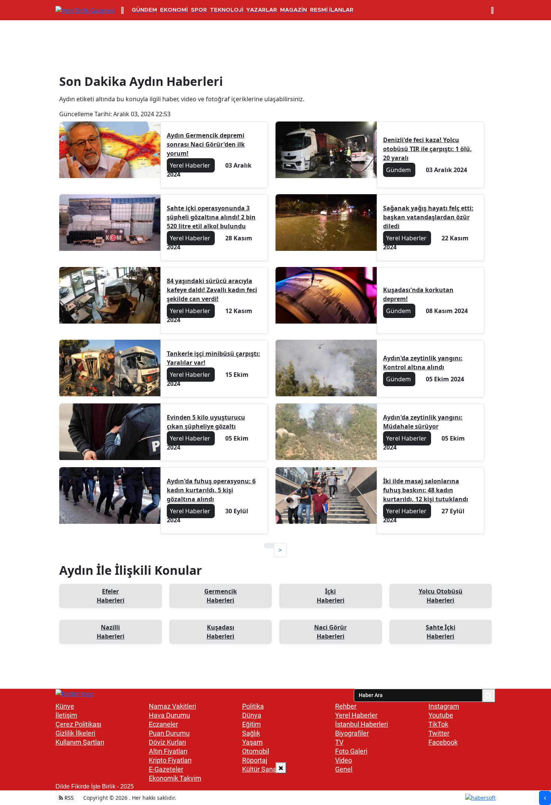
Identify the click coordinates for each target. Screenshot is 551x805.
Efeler (110, 595)
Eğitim (251, 724)
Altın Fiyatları (168, 751)
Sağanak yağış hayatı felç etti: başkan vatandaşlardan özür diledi (428, 217)
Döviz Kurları (167, 742)
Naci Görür (330, 631)
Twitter (438, 733)
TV (339, 742)
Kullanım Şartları (79, 742)
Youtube (440, 715)
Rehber (345, 706)
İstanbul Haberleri (361, 724)
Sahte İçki (440, 631)
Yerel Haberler (356, 715)
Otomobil (255, 751)
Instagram (443, 706)
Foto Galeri (351, 751)
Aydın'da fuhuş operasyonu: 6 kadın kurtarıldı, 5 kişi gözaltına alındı (211, 490)
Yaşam (252, 742)
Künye (64, 706)
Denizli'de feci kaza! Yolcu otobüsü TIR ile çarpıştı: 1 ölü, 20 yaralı (427, 149)
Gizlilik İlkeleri (75, 733)
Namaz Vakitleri (172, 706)
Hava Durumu (169, 715)
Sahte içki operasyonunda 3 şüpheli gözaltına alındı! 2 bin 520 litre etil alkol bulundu (211, 217)
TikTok (438, 724)
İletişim (66, 715)
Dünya (251, 715)
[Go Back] (545, 798)
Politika (253, 706)
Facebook (443, 742)
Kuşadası (220, 631)
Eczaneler (163, 724)
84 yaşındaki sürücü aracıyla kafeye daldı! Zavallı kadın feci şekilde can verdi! (212, 290)
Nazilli (110, 631)
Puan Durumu (169, 733)
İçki (330, 595)
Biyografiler (352, 733)
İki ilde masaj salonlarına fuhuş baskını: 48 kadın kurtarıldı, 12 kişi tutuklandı (425, 490)
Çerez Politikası (78, 724)
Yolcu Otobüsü (441, 595)
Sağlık (251, 733)
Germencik (220, 595)
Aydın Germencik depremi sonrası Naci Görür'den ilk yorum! (206, 144)
